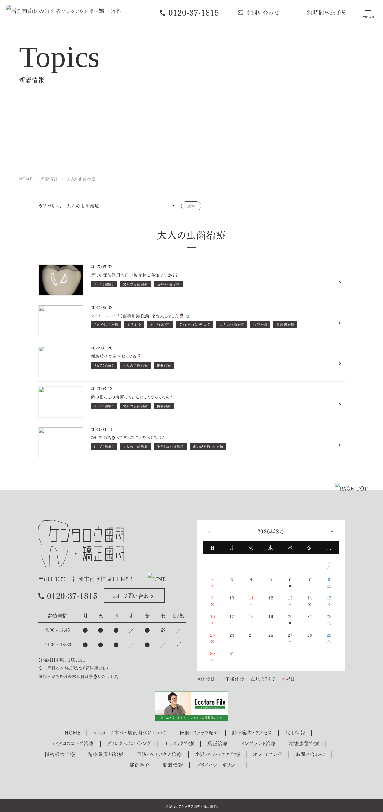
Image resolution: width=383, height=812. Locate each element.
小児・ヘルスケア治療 (217, 754)
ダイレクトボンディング (129, 743)
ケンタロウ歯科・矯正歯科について (130, 732)
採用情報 (295, 732)
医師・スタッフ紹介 (199, 732)
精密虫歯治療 (304, 743)
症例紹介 (140, 764)
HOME (73, 732)
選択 (191, 206)
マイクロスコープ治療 (72, 743)
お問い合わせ (263, 12)
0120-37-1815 (193, 12)
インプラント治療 (258, 743)
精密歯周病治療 (105, 754)
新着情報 (173, 764)
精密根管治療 (60, 754)
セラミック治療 (179, 743)
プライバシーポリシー (218, 764)
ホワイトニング (267, 754)
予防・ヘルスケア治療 (159, 754)
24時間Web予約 (327, 12)
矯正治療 (217, 743)
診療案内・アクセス (252, 732)
